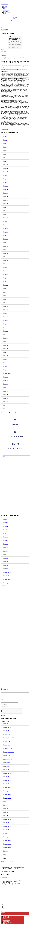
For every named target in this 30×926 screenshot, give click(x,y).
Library (5, 8)
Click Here (5, 129)
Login (4, 13)
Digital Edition (6, 12)
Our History (6, 10)
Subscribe (5, 11)
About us (5, 6)
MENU (3, 912)
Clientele (5, 7)
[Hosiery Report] (4, 4)
